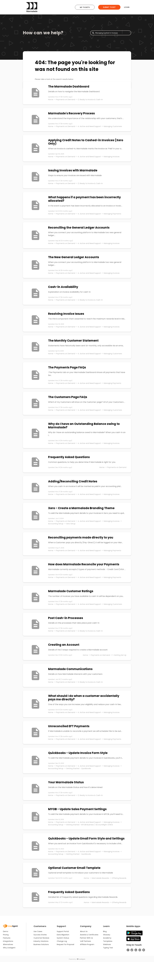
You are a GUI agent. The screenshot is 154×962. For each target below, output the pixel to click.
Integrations (8, 941)
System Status (63, 938)
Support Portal (63, 931)
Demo (5, 931)
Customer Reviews (41, 938)
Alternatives (8, 944)
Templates (107, 941)
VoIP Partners (85, 941)
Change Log (62, 941)
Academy (107, 938)
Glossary (106, 934)
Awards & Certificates (89, 934)
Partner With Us (86, 938)
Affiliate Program (87, 944)
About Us (83, 931)
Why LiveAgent (9, 947)
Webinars (107, 944)
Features (6, 938)
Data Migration (63, 934)
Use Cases (38, 931)
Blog (105, 931)
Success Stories (40, 934)
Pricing (6, 934)
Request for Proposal (65, 944)
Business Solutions (41, 944)
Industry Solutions (41, 941)
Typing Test (108, 947)
